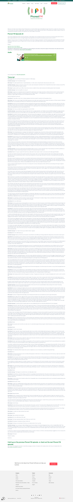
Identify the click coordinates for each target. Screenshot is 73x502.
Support (57, 0)
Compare (33, 480)
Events (50, 478)
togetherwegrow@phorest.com (22, 0)
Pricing (32, 3)
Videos (50, 480)
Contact (17, 478)
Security (17, 490)
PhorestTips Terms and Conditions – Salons (22, 482)
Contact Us (9, 0)
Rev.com (20, 447)
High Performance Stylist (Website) (14, 46)
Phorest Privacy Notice (19, 486)
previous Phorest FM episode (28, 442)
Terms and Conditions (19, 480)
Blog (49, 475)
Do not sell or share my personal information (23, 488)
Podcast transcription (13, 447)
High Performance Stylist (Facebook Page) (15, 47)
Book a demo (54, 3)
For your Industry (35, 482)
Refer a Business (51, 482)
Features (28, 3)
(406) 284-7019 (14, 0)
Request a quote (61, 3)
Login (52, 0)
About (17, 475)
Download (34, 478)
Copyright (17, 484)
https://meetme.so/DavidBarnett (25, 49)
